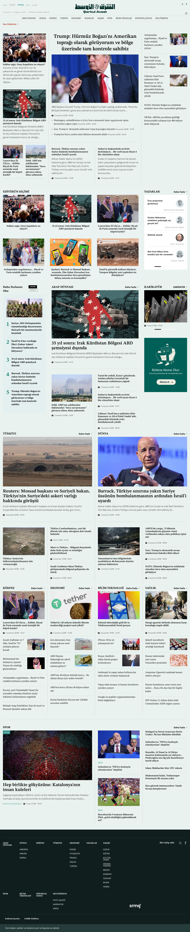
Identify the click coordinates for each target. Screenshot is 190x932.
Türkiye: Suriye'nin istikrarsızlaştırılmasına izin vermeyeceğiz (18, 561)
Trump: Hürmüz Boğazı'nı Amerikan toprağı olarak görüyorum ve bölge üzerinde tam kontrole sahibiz (95, 43)
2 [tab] (165, 267)
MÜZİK (106, 882)
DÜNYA (42, 18)
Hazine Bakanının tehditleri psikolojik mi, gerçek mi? (159, 221)
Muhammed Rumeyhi (174, 210)
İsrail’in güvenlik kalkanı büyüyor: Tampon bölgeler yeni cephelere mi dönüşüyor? (117, 272)
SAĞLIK (150, 588)
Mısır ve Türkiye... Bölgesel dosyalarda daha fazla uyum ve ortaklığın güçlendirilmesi (70, 550)
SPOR (109, 18)
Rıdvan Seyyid (177, 260)
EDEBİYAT (107, 874)
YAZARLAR (89, 18)
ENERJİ (73, 849)
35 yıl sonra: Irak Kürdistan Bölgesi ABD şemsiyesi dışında (26, 362)
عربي (5, 4)
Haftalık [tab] (33, 290)
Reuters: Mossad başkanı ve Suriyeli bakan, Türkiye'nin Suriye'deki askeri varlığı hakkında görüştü (46, 496)
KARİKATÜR (153, 287)
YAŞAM (100, 18)
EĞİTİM (106, 853)
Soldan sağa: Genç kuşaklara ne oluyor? (24, 64)
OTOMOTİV (75, 853)
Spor (6, 732)
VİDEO (56, 908)
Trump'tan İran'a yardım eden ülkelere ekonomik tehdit (81, 134)
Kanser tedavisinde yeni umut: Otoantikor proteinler (156, 659)
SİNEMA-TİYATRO (107, 865)
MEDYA (106, 870)
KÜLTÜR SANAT (106, 858)
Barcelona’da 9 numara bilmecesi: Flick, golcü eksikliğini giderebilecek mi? (117, 817)
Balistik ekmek (155, 235)
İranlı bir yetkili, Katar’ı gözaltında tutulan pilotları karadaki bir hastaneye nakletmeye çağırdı (116, 379)
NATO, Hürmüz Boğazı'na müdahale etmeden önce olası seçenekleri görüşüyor (164, 569)
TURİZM (73, 866)
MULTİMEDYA (162, 18)
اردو (27, 4)
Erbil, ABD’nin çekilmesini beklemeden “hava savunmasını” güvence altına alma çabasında (69, 408)
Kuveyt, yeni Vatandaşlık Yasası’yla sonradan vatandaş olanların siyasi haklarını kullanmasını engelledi (20, 693)
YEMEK (106, 886)
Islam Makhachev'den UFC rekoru (163, 768)
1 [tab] (158, 267)
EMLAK (73, 862)
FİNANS (73, 857)
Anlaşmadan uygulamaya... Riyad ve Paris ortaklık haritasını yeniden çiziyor (155, 41)
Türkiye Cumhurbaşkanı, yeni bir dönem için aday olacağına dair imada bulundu (70, 531)
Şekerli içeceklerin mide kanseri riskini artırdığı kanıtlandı (155, 643)
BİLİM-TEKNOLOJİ (124, 18)
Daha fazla (179, 191)
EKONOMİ (76, 18)
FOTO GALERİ (59, 900)
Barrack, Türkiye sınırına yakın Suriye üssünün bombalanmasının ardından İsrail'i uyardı (70, 152)
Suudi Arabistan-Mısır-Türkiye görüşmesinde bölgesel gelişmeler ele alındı (69, 569)
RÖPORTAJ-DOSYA (143, 18)
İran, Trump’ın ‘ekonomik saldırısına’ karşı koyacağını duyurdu (85, 129)
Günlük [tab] (33, 287)
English (12, 4)
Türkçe (21, 4)
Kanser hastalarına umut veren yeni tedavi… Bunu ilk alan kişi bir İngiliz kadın (163, 688)
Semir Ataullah (177, 244)
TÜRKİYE (64, 18)
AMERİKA (24, 849)
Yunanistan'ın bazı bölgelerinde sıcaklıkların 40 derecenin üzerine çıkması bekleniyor (116, 561)
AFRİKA (23, 857)
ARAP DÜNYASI (29, 18)
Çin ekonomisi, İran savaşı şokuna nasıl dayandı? (60, 643)
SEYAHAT (107, 878)
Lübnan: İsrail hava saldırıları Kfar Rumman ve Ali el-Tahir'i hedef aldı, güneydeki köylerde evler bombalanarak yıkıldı (154, 86)
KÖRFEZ (53, 18)
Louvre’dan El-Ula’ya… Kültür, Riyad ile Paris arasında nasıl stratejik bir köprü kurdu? (118, 229)
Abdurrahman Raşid (174, 227)
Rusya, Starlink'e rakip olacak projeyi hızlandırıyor (108, 659)
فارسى (34, 4)
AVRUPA (23, 853)
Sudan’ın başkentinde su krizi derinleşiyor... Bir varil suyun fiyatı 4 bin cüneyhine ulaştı (117, 152)
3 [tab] (173, 267)
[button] (158, 329)
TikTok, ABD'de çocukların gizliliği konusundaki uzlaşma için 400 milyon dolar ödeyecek (163, 120)
